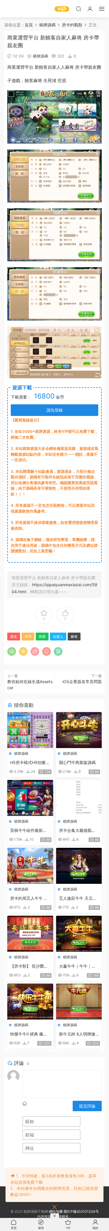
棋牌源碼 (40, 56)
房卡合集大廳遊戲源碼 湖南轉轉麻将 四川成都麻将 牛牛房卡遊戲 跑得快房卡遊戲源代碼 (78, 830)
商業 (11, 67)
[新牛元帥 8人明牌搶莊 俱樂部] (79, 1002)
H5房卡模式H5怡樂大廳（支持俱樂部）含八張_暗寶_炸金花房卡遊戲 (30, 762)
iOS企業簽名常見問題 (82, 681)
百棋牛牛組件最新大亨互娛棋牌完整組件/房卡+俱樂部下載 (29, 830)
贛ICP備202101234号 (81, 1211)
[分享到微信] (11, 651)
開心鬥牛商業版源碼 (77, 762)
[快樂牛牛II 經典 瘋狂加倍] (30, 1002)
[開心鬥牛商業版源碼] (79, 730)
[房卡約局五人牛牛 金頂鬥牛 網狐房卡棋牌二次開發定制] (30, 866)
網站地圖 (56, 1211)
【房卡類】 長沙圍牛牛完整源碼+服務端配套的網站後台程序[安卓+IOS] (29, 966)
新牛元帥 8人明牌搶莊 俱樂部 (77, 1034)
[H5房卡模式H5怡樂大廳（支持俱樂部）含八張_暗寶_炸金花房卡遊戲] (30, 730)
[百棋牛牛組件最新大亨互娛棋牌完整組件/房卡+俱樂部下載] (30, 798)
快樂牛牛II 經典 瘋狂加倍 (28, 1034)
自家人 (54, 67)
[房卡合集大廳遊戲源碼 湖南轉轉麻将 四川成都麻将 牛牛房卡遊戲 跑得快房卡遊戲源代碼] (79, 798)
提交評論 (87, 1105)
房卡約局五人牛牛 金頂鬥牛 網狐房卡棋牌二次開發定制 (29, 898)
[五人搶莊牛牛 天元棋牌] (79, 866)
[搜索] (78, 9)
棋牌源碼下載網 (13, 8)
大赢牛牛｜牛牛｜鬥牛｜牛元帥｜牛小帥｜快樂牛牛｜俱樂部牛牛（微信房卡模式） (77, 966)
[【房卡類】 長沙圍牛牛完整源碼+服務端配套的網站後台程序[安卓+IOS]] (30, 934)
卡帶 (83, 67)
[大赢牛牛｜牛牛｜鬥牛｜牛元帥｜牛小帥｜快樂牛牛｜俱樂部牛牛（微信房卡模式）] (79, 934)
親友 (92, 67)
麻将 (69, 67)
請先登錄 (55, 410)
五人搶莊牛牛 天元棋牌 (78, 898)
